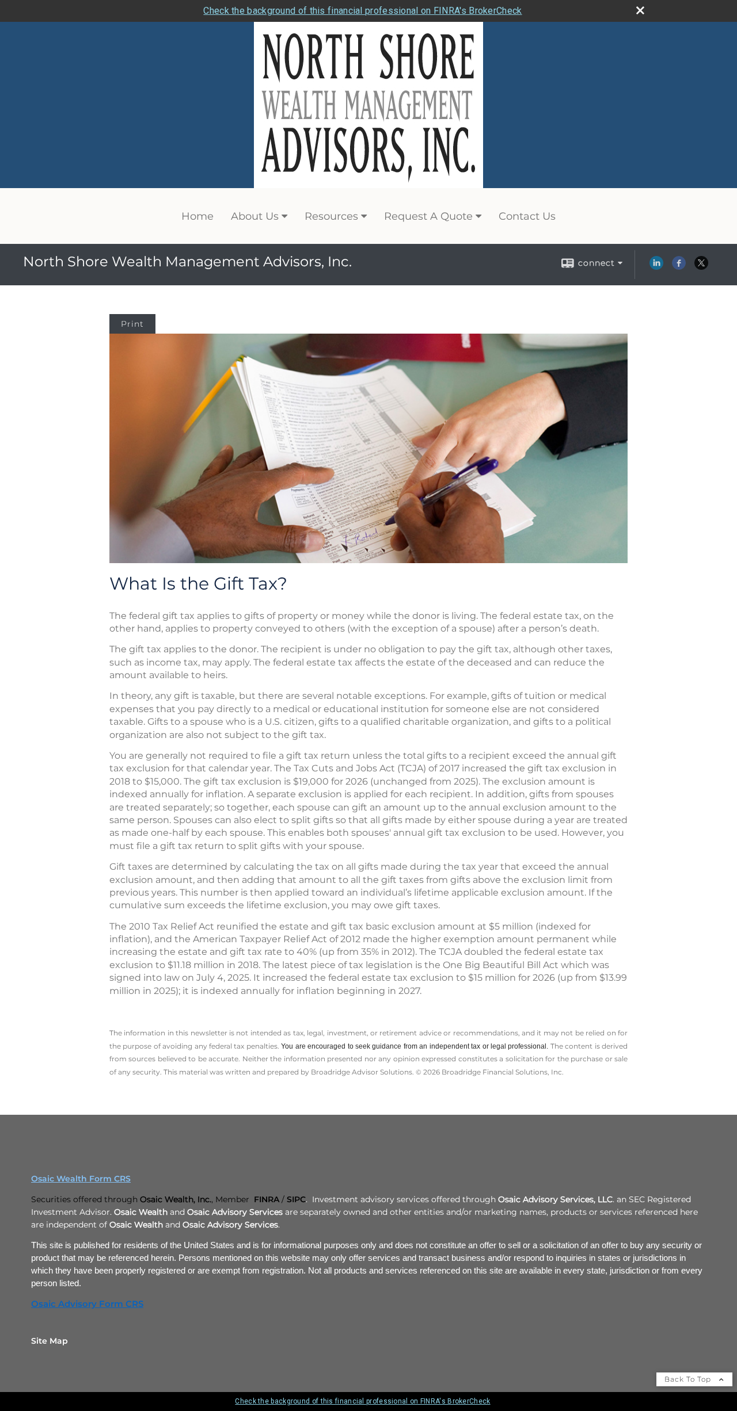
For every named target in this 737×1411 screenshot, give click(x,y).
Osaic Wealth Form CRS (81, 1178)
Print (132, 324)
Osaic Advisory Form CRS (87, 1304)
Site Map (49, 1341)
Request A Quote (428, 216)
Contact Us (527, 216)
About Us (255, 216)
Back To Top (688, 1379)
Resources (331, 216)
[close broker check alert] (640, 10)
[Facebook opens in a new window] (679, 267)
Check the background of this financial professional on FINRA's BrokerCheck (362, 10)
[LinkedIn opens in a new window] (656, 267)
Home (197, 216)
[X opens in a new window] (701, 267)
